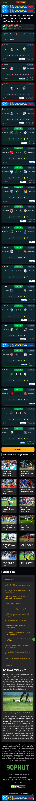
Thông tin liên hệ (9, 665)
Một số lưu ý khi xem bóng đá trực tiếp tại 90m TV (17, 659)
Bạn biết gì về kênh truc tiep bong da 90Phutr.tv (17, 585)
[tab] (4, 27)
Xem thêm (17, 449)
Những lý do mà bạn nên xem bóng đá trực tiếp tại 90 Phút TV (18, 640)
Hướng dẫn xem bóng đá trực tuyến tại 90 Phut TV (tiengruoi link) (17, 626)
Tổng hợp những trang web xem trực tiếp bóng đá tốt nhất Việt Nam (17, 646)
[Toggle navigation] (33, 2)
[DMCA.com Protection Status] (18, 786)
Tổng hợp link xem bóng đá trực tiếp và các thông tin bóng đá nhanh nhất (16, 597)
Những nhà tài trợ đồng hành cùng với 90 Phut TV (17, 653)
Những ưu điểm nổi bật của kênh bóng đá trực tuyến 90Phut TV (17, 591)
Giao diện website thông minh (13, 603)
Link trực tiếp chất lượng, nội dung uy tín (16, 609)
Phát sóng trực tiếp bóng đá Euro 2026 (15, 620)
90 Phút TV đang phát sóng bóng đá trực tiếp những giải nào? (17, 615)
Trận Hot (21, 34)
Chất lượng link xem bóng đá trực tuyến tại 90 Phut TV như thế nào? (17, 633)
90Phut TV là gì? (9, 579)
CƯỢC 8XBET (21, 2)
